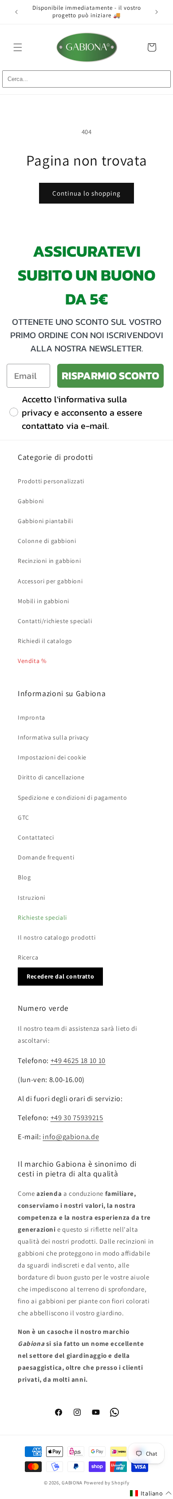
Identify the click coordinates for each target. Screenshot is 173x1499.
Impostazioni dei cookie (52, 757)
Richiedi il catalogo (45, 641)
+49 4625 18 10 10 (78, 1060)
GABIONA (72, 1483)
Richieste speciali (42, 917)
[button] (18, 47)
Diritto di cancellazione (51, 777)
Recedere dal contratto (60, 976)
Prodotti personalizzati (51, 481)
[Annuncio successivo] (156, 12)
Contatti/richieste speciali (55, 621)
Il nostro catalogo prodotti (56, 937)
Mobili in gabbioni (43, 601)
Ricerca (28, 957)
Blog (24, 877)
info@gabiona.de (71, 1136)
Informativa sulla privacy (53, 737)
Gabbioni (31, 501)
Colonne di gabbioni (47, 541)
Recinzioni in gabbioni (49, 561)
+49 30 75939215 (77, 1117)
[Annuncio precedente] (16, 12)
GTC (23, 817)
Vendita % (32, 661)
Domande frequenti (46, 857)
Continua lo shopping (86, 193)
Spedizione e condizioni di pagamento (72, 798)
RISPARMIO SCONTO (110, 375)
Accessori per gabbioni (50, 581)
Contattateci (36, 837)
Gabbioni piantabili (45, 521)
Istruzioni (31, 898)
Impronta (31, 717)
